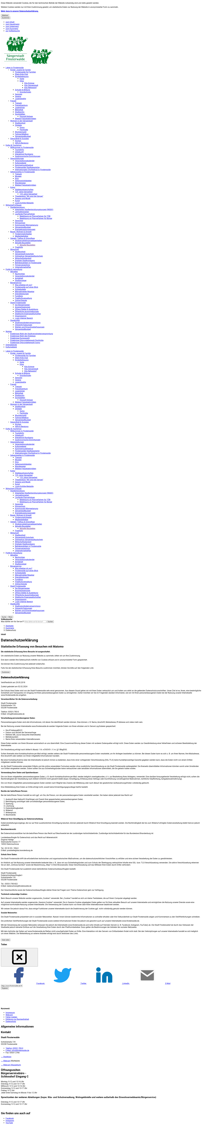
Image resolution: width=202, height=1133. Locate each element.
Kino (17, 178)
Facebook (10, 1118)
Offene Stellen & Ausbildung (26, 309)
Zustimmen (5, 18)
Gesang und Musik (22, 198)
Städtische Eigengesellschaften (28, 314)
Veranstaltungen (17, 158)
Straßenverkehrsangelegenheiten (28, 240)
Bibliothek (19, 110)
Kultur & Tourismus (13, 145)
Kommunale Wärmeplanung (26, 225)
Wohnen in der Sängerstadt (21, 121)
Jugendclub (20, 107)
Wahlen (9, 331)
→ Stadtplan (6, 1057)
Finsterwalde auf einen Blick (26, 287)
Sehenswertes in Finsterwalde (22, 172)
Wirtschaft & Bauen (14, 205)
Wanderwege (20, 183)
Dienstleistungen (22, 294)
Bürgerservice (15, 283)
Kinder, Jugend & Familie (20, 70)
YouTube (9, 1123)
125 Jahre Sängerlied (23, 192)
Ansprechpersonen (22, 307)
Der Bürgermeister (22, 305)
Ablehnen (5, 15)
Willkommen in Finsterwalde (22, 147)
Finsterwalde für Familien (25, 72)
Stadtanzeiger (20, 280)
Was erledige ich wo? (23, 285)
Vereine (18, 96)
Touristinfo (19, 150)
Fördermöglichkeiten (23, 234)
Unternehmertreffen (23, 267)
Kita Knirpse (29, 83)
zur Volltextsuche (13, 31)
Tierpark (18, 103)
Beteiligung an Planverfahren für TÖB (35, 216)
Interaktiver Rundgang (24, 154)
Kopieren (5, 988)
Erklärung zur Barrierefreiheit (17, 1019)
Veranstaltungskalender (24, 161)
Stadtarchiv (19, 112)
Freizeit (13, 101)
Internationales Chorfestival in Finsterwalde (33, 170)
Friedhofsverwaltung (23, 298)
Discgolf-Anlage (26, 116)
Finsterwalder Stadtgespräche (27, 167)
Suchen (50, 622)
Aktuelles (14, 272)
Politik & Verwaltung (14, 269)
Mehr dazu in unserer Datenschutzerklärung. (20, 11)
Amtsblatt (19, 278)
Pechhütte (24, 130)
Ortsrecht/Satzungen (23, 325)
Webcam (9, 1015)
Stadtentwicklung (17, 207)
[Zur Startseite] (27, 63)
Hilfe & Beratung (21, 143)
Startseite (9, 626)
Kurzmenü (10, 628)
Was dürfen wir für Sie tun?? (12, 621)
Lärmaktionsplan (22, 212)
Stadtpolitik (15, 320)
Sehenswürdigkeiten (23, 181)
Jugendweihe (20, 99)
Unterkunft (19, 152)
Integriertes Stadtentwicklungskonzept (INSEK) (34, 209)
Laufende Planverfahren (25, 214)
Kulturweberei (20, 163)
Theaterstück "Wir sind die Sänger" (29, 196)
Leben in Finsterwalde (15, 68)
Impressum (10, 1013)
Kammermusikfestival (24, 165)
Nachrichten (20, 274)
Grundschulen (25, 92)
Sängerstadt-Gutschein (24, 254)
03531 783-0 (14, 1048)
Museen (18, 176)
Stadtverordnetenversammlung (27, 323)
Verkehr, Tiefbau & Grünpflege (22, 238)
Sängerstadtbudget (23, 136)
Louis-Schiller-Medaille (24, 203)
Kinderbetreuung (22, 76)
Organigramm (20, 316)
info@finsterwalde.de (17, 1050)
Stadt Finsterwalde (18, 303)
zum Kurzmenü (12, 29)
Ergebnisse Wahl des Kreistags (23, 336)
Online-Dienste (21, 300)
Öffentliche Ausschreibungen (27, 311)
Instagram (10, 1120)
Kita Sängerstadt (31, 85)
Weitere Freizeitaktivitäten (25, 119)
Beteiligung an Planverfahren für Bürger (36, 218)
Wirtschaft (14, 249)
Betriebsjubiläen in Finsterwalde (28, 263)
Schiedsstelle (20, 289)
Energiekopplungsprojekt (25, 229)
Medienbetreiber (21, 236)
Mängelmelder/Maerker (24, 291)
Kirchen (18, 141)
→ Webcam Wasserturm (11, 1065)
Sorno (22, 127)
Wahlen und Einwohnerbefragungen (29, 327)
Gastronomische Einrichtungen (27, 156)
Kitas (22, 81)
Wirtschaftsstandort (23, 258)
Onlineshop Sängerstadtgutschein (29, 256)
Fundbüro (19, 296)
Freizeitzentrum (21, 105)
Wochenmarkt (20, 132)
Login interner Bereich (24, 318)
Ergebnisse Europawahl (20, 338)
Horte (22, 79)
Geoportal (19, 221)
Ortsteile (18, 125)
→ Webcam (6, 1061)
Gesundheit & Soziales (19, 138)
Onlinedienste (11, 345)
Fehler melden (11, 1017)
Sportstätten (20, 114)
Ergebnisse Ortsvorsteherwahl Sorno (25, 342)
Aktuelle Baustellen (23, 243)
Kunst (17, 201)
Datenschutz (11, 630)
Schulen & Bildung (22, 90)
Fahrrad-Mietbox (22, 134)
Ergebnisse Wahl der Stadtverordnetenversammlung (31, 334)
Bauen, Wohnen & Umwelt (20, 232)
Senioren (18, 94)
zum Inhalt (10, 22)
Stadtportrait (20, 123)
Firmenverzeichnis (22, 265)
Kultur (12, 187)
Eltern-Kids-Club (21, 74)
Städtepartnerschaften (24, 189)
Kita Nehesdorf (30, 87)
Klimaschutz (20, 223)
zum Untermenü (12, 26)
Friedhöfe (19, 247)
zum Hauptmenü (12, 24)
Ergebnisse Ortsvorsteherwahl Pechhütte (26, 340)
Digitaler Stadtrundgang (25, 260)
